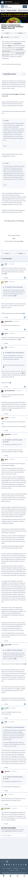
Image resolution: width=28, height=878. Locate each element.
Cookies (17, 870)
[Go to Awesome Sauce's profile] (2, 322)
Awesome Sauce (8, 321)
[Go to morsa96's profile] (2, 708)
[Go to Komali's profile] (2, 282)
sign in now (8, 831)
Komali (6, 281)
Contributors (8, 868)
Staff (3, 868)
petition (10, 45)
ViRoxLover (7, 771)
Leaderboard (15, 868)
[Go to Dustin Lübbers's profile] (2, 645)
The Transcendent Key (10, 390)
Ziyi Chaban (7, 808)
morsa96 (7, 708)
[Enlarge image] (14, 221)
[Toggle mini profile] (26, 264)
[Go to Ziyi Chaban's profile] (2, 809)
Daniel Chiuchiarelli (21, 872)
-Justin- (6, 333)
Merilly (6, 459)
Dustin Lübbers (8, 644)
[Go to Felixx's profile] (2, 264)
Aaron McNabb (7, 874)
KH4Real (6, 417)
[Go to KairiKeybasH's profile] (2, 435)
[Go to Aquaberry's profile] (2, 37)
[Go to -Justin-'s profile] (2, 334)
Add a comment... (8, 835)
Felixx (6, 264)
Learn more (2, 2)
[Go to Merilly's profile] (2, 460)
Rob (5, 794)
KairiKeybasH (8, 434)
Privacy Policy (22, 868)
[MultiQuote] (2, 278)
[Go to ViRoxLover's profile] (2, 772)
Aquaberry (7, 37)
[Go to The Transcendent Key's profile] (2, 391)
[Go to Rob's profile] (2, 795)
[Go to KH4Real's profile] (2, 418)
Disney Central (17, 43)
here (14, 238)
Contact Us (11, 870)
